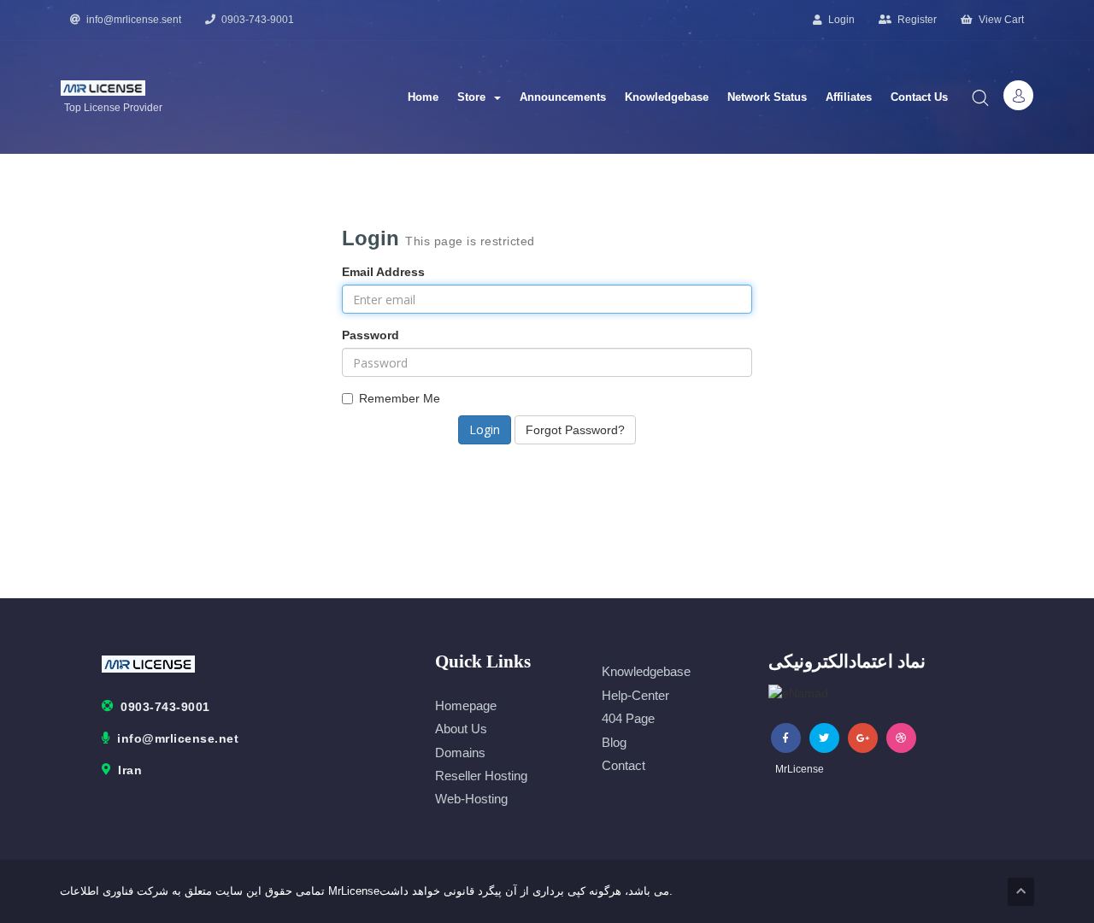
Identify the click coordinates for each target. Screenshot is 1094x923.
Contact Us (919, 97)
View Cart (1000, 20)
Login (840, 20)
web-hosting (471, 798)
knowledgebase (646, 671)
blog (614, 742)
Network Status (767, 97)
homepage (466, 705)
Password (370, 335)
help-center (635, 695)
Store (474, 97)
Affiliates (849, 97)
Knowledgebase (667, 97)
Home (423, 97)
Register (916, 20)
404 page (628, 718)
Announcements (563, 97)
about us (461, 728)
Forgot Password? (575, 430)
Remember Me (399, 398)
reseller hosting (481, 775)
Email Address (383, 272)
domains (460, 752)
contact (623, 765)
